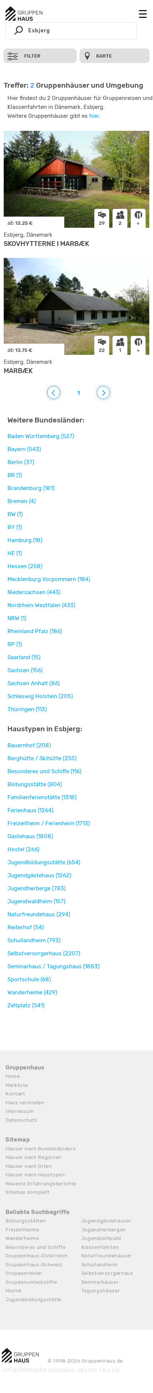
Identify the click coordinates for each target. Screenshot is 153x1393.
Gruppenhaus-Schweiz (34, 1264)
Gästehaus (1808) (30, 836)
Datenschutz (22, 1120)
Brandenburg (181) (31, 488)
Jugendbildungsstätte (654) (43, 862)
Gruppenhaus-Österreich (37, 1255)
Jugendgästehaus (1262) (39, 875)
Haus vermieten (25, 1102)
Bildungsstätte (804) (34, 784)
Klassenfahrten (100, 1247)
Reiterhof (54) (25, 927)
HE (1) (14, 553)
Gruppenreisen (24, 1273)
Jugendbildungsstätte (33, 1299)
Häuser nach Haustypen (35, 1174)
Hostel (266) (23, 849)
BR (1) (14, 475)
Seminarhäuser (100, 1282)
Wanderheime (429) (32, 992)
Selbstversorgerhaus (107, 1273)
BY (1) (14, 527)
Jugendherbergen (103, 1229)
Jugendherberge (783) (36, 888)
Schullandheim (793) (34, 940)
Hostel (14, 1290)
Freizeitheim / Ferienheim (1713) (48, 823)
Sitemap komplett (28, 1192)
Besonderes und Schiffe (35, 1247)
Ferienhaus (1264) (30, 810)
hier (94, 116)
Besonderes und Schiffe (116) (44, 771)
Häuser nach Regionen (34, 1157)
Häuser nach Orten (29, 1166)
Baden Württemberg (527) (40, 436)
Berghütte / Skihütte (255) (41, 758)
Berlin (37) (20, 462)
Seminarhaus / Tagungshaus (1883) (53, 966)
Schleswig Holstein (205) (40, 696)
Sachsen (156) (25, 670)
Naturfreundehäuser (106, 1255)
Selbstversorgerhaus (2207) (43, 953)
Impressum (20, 1111)
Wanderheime (22, 1238)
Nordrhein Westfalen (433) (41, 605)
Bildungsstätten (26, 1221)
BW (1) (15, 514)
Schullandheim (99, 1264)
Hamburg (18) (24, 540)
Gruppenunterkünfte (31, 1282)
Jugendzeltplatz (101, 1238)
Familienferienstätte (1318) (41, 797)
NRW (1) (16, 618)
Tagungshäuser (100, 1290)
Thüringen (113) (27, 709)
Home (13, 1076)
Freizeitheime (22, 1229)
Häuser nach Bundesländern (41, 1148)
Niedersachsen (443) (34, 592)
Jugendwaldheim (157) (36, 901)
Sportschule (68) (29, 979)
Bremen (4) (21, 501)
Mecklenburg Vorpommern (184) (48, 579)
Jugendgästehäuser (106, 1221)
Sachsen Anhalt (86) (33, 683)
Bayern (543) (24, 449)
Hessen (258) (24, 566)
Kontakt (15, 1093)
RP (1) (14, 644)
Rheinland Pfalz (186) (34, 631)
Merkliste (17, 1085)
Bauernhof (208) (29, 745)
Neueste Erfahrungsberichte (41, 1183)
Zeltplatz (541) (26, 1005)
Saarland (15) (23, 657)
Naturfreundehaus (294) (38, 914)
